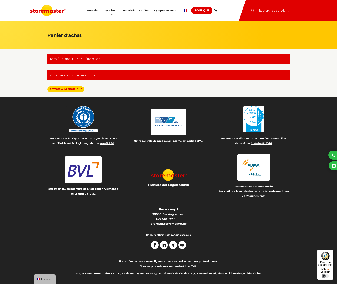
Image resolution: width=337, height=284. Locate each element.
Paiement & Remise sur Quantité (145, 273)
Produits (92, 10)
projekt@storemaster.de (168, 223)
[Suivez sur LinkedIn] (164, 245)
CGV (195, 273)
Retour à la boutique (66, 89)
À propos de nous (164, 10)
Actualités (128, 10)
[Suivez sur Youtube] (182, 245)
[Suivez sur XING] (173, 245)
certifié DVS (194, 140)
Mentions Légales (211, 273)
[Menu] (331, 252)
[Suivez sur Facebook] (155, 245)
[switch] (325, 276)
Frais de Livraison (179, 273)
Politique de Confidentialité (243, 273)
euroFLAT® (107, 143)
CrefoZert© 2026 (261, 143)
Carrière (144, 10)
